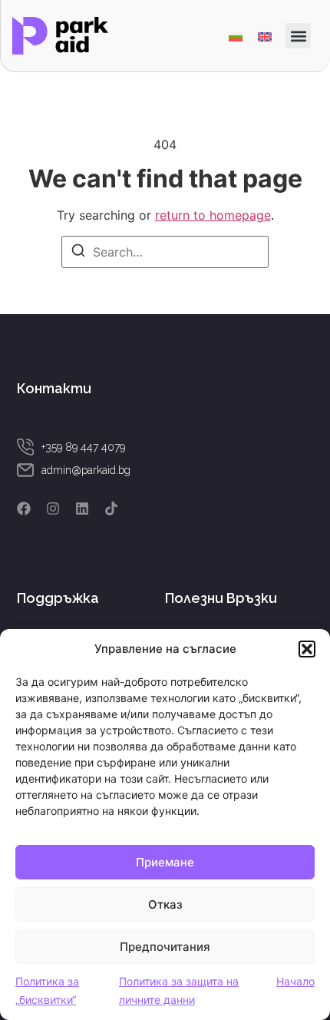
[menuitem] (235, 35)
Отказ (165, 904)
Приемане (165, 862)
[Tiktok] (111, 508)
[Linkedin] (82, 508)
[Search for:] (165, 252)
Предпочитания (165, 946)
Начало (295, 981)
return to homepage (213, 215)
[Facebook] (24, 508)
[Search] (78, 253)
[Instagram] (53, 508)
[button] (307, 649)
